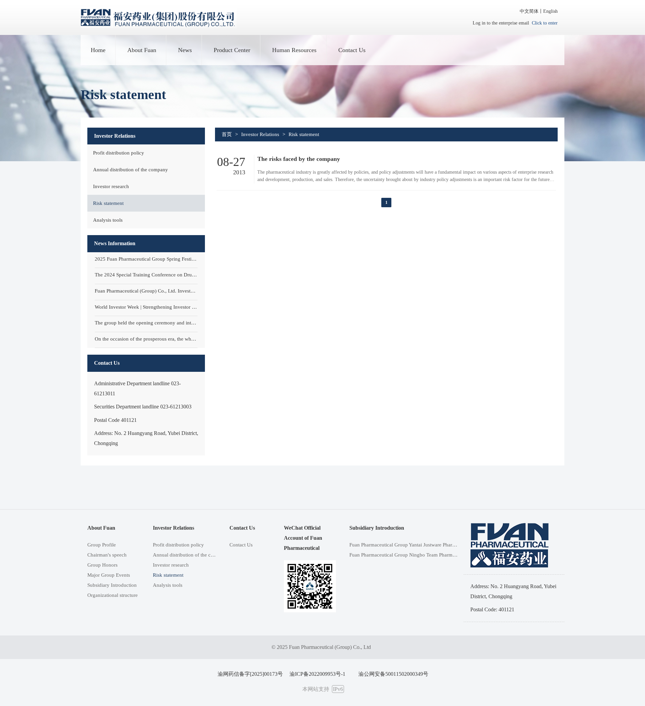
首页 (227, 134)
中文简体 (529, 11)
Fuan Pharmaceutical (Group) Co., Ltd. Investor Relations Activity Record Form (146, 291)
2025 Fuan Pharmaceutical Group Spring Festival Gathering (146, 259)
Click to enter (545, 23)
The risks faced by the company (298, 159)
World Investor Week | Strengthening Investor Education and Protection (146, 307)
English (550, 11)
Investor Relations (260, 134)
